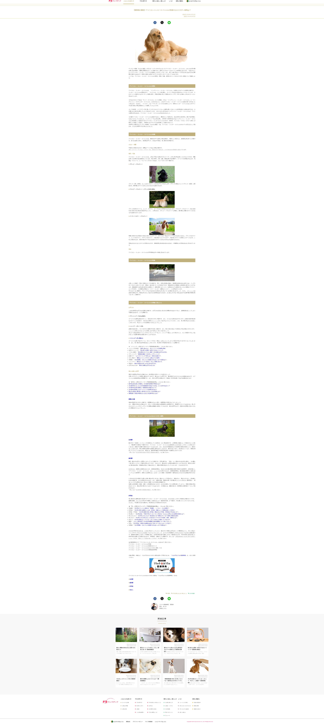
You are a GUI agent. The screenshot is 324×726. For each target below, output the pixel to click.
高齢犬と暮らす (197, 708)
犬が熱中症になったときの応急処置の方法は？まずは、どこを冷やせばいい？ (149, 385)
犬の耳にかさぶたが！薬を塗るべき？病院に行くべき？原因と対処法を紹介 (158, 515)
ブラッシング (190, 291)
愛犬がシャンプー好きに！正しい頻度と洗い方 (149, 361)
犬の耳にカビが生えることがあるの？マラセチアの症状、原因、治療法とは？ (156, 517)
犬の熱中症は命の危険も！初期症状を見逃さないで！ (143, 387)
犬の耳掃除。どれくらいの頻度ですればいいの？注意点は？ (150, 359)
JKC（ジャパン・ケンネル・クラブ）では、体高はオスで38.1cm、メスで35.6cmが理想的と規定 (154, 149)
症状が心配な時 (197, 702)
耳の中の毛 (141, 532)
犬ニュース (167, 715)
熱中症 (177, 376)
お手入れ (151, 705)
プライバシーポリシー (138, 721)
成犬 (183, 712)
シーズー (156, 471)
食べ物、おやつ (140, 705)
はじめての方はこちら (118, 721)
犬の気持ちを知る (152, 708)
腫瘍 (176, 472)
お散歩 (138, 708)
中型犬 (168, 593)
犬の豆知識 (191, 593)
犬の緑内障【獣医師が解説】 (143, 489)
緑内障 (130, 458)
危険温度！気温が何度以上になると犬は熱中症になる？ (143, 393)
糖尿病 (165, 446)
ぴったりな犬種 (125, 702)
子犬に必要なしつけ (153, 712)
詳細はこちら (162, 608)
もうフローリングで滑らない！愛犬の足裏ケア (148, 356)
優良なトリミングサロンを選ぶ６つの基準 (148, 358)
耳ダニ (137, 500)
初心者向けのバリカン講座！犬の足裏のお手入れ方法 (152, 352)
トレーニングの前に (184, 702)
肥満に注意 (132, 399)
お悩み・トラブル (169, 705)
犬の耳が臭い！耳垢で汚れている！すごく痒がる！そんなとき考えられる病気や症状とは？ (160, 514)
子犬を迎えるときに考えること (180, 593)
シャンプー (132, 330)
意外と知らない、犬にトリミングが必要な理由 (152, 348)
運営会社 (128, 721)
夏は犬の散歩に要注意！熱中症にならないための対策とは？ (145, 391)
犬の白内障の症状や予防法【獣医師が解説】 (147, 452)
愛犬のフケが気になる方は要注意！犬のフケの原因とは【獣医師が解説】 (173, 649)
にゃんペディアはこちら (160, 721)
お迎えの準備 (125, 705)
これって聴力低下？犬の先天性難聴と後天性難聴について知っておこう (152, 521)
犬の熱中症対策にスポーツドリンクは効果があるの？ (143, 389)
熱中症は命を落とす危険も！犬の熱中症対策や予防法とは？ (145, 383)
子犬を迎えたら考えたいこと (155, 702)
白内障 (130, 439)
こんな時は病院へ (140, 712)
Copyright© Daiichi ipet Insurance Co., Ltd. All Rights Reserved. (200, 721)
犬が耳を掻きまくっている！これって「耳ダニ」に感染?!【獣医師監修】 (197, 680)
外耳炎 (190, 320)
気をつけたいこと (169, 712)
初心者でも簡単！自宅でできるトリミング (151, 350)
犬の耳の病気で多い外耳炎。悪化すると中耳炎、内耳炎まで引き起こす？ (158, 512)
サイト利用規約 (148, 721)
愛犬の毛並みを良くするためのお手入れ (145, 363)
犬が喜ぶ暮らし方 (169, 702)
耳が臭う (131, 502)
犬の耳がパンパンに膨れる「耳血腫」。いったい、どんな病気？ (152, 508)
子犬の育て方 (139, 702)
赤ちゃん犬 (185, 705)
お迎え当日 (124, 708)
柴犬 (151, 471)
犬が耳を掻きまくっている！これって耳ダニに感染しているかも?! (152, 519)
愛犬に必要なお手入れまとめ (147, 365)
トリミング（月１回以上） (137, 338)
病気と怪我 (196, 705)
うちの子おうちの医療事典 (179, 555)
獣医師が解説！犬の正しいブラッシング (148, 354)
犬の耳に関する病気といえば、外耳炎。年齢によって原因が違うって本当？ (155, 510)
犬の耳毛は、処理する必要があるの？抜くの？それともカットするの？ (152, 523)
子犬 (184, 708)
